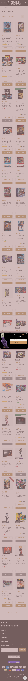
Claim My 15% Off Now (18, 342)
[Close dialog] (27, 333)
